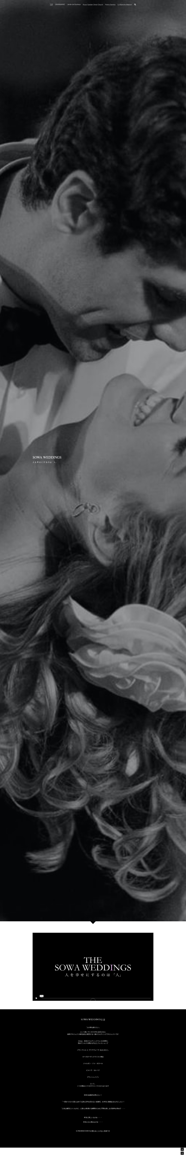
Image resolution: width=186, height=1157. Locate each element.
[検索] (135, 4)
